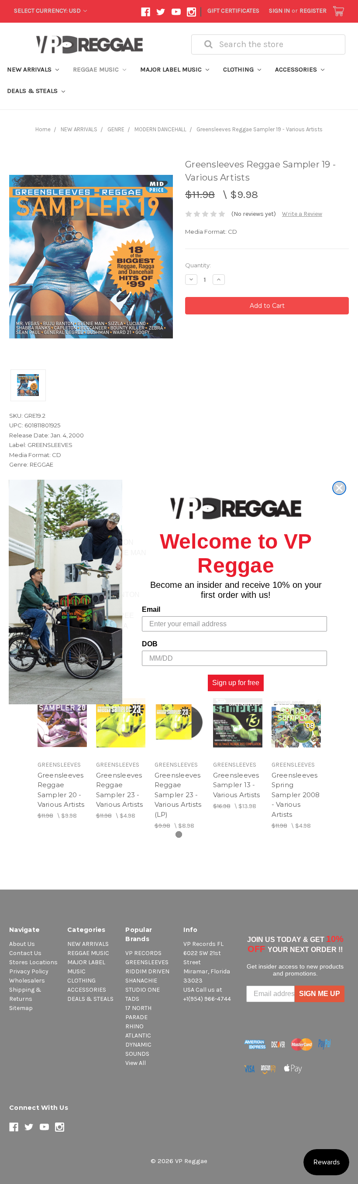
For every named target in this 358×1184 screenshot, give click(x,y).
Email (151, 609)
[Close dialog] (339, 488)
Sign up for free (235, 682)
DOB (150, 644)
